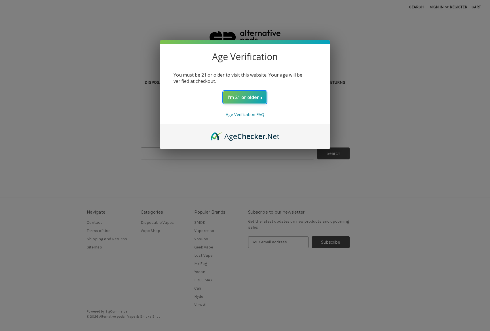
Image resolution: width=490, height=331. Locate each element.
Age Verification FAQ (245, 114)
